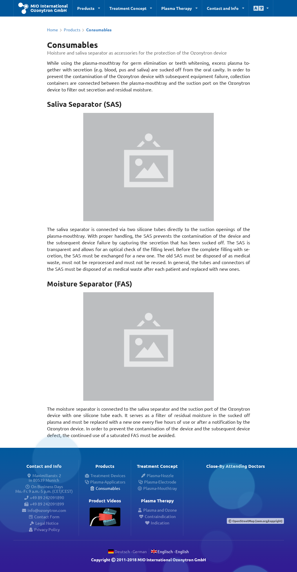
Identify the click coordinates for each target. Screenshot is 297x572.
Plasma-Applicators (107, 481)
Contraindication (160, 516)
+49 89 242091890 (47, 497)
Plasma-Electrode (160, 481)
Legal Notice (47, 523)
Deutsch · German (130, 551)
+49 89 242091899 (47, 503)
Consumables (108, 488)
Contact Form (46, 516)
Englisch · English (173, 551)
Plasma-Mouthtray (160, 488)
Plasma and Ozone (160, 510)
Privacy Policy (47, 529)
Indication (160, 522)
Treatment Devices (107, 475)
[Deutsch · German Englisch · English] (261, 8)
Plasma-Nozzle (160, 475)
